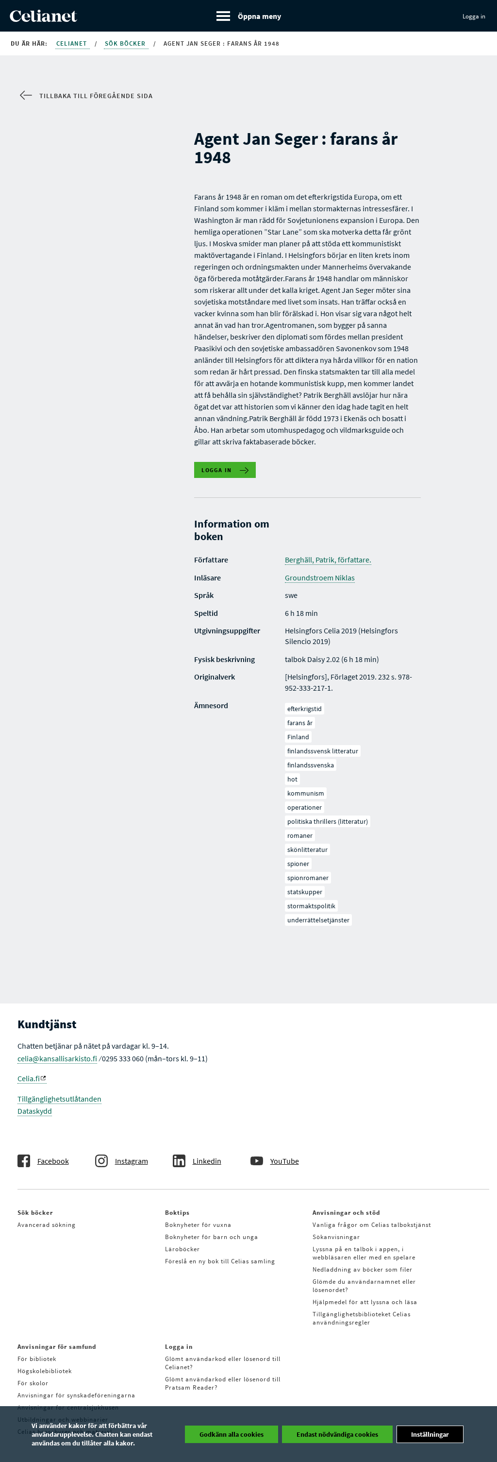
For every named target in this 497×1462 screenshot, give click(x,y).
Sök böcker (126, 43)
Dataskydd (34, 1111)
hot (292, 779)
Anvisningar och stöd (346, 1212)
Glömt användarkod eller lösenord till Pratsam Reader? (223, 1383)
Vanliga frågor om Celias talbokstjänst (372, 1225)
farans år (300, 722)
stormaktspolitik (311, 905)
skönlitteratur (307, 849)
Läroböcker (182, 1249)
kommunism (305, 793)
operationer (304, 807)
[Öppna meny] (248, 16)
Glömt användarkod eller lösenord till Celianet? (223, 1363)
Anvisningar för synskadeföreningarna (76, 1395)
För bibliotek (36, 1359)
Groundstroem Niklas (320, 577)
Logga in (474, 16)
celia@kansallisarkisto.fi (57, 1058)
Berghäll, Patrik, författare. (328, 559)
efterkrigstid (304, 708)
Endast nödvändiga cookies (337, 1434)
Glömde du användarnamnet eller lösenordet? (364, 1285)
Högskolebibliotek (44, 1371)
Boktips (177, 1212)
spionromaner (308, 877)
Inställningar (430, 1434)
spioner (298, 863)
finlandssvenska (310, 765)
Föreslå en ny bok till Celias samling (220, 1261)
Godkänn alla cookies (231, 1434)
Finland (298, 736)
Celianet (72, 43)
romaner (300, 835)
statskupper (304, 891)
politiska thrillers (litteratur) (327, 821)
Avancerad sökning (46, 1225)
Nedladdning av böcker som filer (363, 1269)
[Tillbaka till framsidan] (43, 19)
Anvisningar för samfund (56, 1347)
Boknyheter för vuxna (198, 1225)
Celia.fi (28, 1078)
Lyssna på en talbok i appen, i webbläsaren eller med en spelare (364, 1253)
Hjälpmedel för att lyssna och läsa (365, 1302)
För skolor (33, 1383)
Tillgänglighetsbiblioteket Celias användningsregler (362, 1318)
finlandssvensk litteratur (322, 751)
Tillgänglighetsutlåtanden (59, 1099)
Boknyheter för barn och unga (211, 1237)
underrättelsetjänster (318, 920)
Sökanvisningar (336, 1237)
